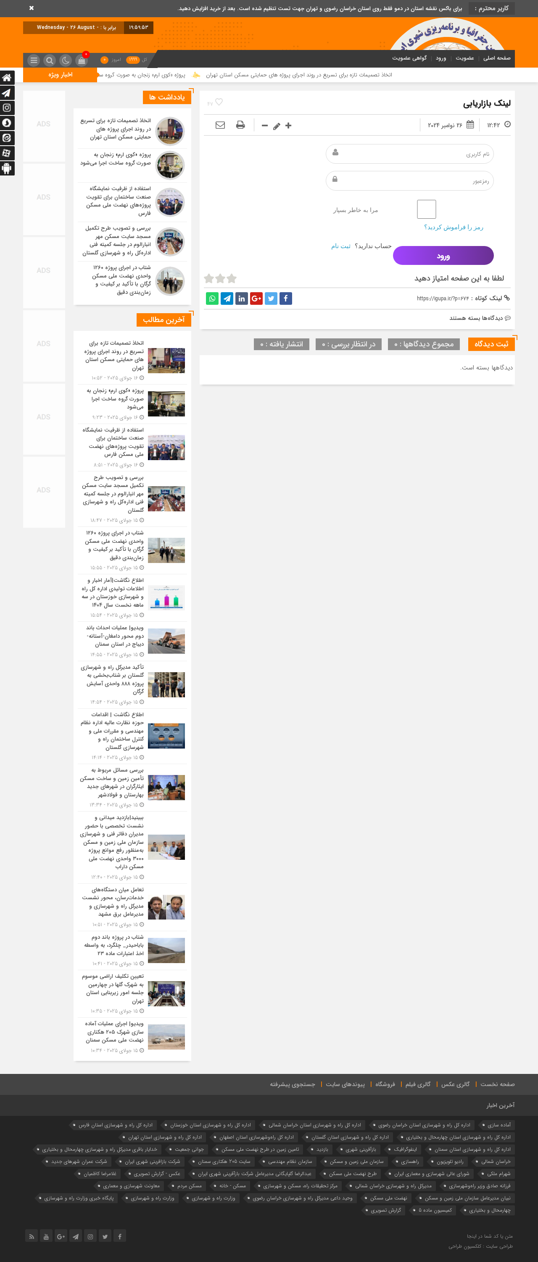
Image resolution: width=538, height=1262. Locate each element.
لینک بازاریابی (487, 103)
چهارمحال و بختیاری (490, 1210)
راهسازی (410, 1161)
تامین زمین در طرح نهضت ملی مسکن (260, 1149)
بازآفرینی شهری (361, 1149)
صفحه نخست (497, 1084)
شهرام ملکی (499, 1174)
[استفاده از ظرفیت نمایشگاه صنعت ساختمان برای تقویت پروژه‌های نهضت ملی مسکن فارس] (132, 202)
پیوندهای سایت (345, 1084)
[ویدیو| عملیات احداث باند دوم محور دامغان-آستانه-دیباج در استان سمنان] (132, 641)
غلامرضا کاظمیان (100, 1174)
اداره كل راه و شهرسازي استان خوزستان (210, 1125)
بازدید (322, 1149)
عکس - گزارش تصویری (157, 1174)
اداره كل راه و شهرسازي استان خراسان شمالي (315, 1125)
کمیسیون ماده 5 (435, 1210)
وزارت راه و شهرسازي (213, 1198)
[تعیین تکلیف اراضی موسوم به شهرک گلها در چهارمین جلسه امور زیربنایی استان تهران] (132, 993)
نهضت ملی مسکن (388, 1198)
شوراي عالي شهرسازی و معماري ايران (431, 1174)
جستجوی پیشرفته (292, 1084)
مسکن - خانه (232, 1186)
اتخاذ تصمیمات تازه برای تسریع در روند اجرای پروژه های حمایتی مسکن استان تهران (347, 75)
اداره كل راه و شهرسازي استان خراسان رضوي (424, 1125)
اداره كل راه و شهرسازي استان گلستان (350, 1137)
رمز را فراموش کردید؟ (453, 226)
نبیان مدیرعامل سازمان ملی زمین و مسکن (468, 1198)
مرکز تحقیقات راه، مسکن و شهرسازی (301, 1186)
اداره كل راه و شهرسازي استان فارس (116, 1125)
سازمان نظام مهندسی (290, 1161)
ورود (441, 58)
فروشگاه (385, 1084)
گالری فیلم (418, 1084)
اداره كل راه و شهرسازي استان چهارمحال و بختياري (458, 1137)
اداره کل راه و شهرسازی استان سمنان (473, 1149)
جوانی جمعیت (189, 1149)
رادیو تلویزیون (450, 1161)
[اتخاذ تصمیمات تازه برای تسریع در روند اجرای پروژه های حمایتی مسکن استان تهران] (132, 131)
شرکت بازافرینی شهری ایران (152, 1161)
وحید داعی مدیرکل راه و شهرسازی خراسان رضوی (303, 1198)
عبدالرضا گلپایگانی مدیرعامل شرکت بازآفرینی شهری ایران (254, 1174)
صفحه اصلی (497, 58)
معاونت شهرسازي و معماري (131, 1186)
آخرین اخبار (501, 1105)
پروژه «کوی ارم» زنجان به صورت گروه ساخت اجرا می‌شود (171, 75)
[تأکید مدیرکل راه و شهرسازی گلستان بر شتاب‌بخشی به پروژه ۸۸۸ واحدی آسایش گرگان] (132, 684)
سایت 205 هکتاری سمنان (224, 1161)
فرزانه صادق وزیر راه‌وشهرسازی (480, 1186)
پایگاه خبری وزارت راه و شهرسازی (79, 1198)
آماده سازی (499, 1125)
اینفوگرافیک (405, 1149)
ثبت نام (341, 245)
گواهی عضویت (409, 58)
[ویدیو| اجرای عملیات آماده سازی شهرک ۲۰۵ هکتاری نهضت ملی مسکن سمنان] (132, 1036)
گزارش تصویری (386, 1210)
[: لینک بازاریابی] (220, 125)
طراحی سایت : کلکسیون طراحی (480, 1246)
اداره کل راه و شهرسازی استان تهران (165, 1137)
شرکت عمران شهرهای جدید (79, 1161)
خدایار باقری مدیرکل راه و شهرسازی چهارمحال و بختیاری (99, 1149)
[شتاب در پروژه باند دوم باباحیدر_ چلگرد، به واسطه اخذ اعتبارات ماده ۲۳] (132, 950)
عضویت (465, 58)
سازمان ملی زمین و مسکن (357, 1161)
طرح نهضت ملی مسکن (353, 1174)
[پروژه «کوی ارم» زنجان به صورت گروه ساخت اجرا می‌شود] (132, 165)
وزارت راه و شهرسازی (152, 1198)
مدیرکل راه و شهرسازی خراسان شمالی (393, 1186)
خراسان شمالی (496, 1161)
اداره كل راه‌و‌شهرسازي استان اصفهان (256, 1137)
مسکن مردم (189, 1186)
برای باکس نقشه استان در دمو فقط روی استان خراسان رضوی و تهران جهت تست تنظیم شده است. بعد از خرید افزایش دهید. (319, 8)
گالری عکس (455, 1084)
